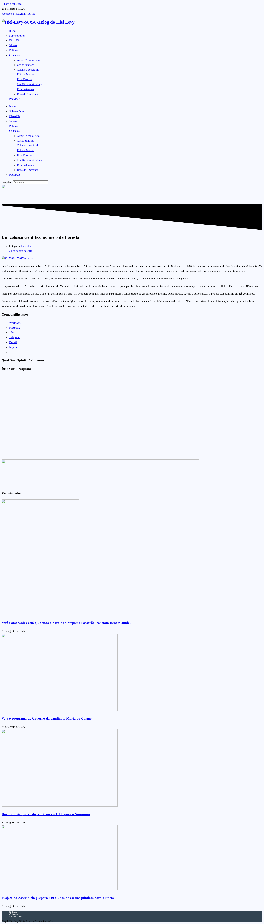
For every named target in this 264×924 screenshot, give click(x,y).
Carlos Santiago (25, 64)
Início (12, 30)
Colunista (14, 55)
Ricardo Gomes (25, 89)
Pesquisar (7, 182)
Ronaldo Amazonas (27, 94)
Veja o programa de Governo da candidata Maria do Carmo (47, 718)
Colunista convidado (28, 69)
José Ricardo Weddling (29, 84)
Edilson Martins (25, 74)
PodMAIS (14, 98)
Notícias (13, 912)
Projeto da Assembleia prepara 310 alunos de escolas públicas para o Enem (58, 898)
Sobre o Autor (17, 35)
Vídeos (13, 45)
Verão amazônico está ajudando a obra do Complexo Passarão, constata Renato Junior (66, 623)
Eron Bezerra (24, 79)
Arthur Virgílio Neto (28, 60)
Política (13, 50)
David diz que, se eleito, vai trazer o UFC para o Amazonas (46, 814)
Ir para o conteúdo (12, 4)
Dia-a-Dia (14, 40)
